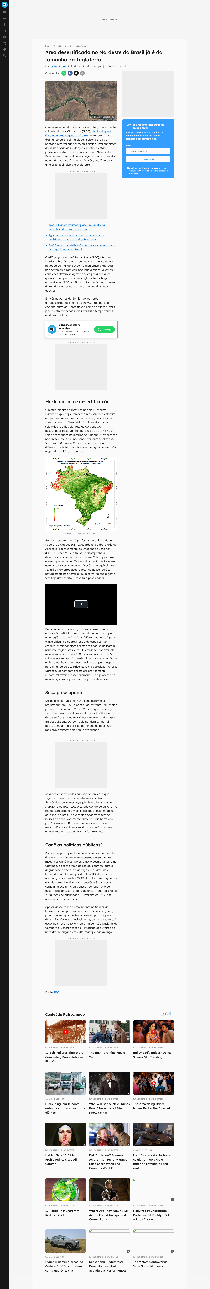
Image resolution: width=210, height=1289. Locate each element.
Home (47, 46)
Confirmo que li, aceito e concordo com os (102, 123)
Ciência (68, 46)
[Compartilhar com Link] (82, 73)
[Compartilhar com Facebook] (70, 73)
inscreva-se (148, 159)
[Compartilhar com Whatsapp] (63, 73)
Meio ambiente (81, 46)
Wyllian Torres (58, 66)
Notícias (57, 46)
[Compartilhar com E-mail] (76, 73)
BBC (57, 992)
